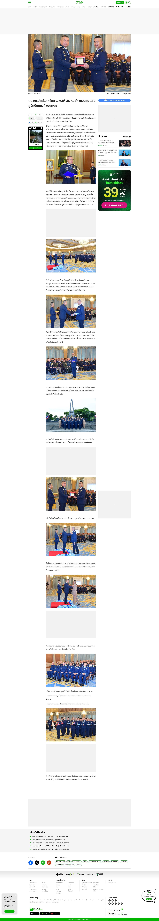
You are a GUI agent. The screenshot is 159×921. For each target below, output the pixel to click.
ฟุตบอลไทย (96, 883)
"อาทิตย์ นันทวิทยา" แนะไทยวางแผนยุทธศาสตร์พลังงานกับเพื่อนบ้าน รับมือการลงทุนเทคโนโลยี (107, 161)
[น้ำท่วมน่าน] (36, 136)
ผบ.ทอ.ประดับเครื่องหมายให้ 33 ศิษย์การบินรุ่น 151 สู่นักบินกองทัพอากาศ (50, 846)
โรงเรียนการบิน (114, 861)
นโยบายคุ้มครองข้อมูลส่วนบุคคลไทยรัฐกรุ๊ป (93, 900)
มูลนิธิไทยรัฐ (56, 900)
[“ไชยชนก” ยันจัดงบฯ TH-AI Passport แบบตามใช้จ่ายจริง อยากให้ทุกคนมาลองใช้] (125, 143)
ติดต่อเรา (48, 902)
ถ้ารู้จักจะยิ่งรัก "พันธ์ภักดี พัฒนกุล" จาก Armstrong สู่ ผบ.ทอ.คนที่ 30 (50, 849)
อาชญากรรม (33, 889)
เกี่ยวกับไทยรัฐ (47, 900)
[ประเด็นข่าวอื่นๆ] (41, 128)
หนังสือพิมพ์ (71, 883)
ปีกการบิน (58, 864)
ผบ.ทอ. (84, 861)
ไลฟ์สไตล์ (70, 891)
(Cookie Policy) (7, 906)
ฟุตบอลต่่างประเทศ (87, 883)
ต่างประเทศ (45, 887)
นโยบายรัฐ (32, 887)
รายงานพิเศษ (59, 883)
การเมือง (100, 145)
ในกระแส (32, 885)
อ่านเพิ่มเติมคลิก (7, 904)
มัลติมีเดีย (58, 893)
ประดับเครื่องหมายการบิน (95, 861)
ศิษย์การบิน (106, 861)
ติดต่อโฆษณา (55, 902)
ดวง (57, 887)
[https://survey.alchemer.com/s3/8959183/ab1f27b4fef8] (149, 896)
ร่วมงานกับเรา (39, 900)
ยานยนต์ (44, 889)
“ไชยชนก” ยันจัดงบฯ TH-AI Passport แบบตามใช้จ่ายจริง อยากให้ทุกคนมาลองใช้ (106, 142)
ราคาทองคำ (33, 891)
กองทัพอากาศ (124, 861)
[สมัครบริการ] (114, 190)
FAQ (71, 900)
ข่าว (108, 94)
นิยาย (57, 889)
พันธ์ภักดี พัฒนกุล (76, 861)
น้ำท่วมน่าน (36, 144)
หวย (69, 887)
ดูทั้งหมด (125, 136)
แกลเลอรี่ (84, 889)
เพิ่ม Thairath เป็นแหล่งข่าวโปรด (115, 100)
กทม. (118, 94)
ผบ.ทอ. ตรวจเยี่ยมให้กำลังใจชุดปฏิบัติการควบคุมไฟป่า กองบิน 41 (48, 839)
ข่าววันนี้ (72, 864)
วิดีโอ (69, 889)
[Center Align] (15, 895)
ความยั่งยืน (45, 891)
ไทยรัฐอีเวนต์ (112, 883)
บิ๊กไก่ (68, 861)
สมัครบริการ (120, 2)
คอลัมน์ (58, 885)
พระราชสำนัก (33, 883)
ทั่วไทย (113, 94)
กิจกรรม (32, 900)
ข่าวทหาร (65, 864)
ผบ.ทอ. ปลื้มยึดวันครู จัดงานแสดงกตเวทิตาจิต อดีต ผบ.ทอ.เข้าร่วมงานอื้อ (50, 843)
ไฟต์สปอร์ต (96, 885)
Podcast (58, 891)
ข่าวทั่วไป (79, 864)
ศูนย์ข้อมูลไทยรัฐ (64, 900)
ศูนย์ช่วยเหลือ (77, 900)
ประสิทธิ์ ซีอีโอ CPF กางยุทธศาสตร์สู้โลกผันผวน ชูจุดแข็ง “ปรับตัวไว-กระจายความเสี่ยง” (107, 152)
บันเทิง (69, 885)
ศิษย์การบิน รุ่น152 (60, 861)
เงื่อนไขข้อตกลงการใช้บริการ (37, 902)
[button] (29, 122)
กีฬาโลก (84, 887)
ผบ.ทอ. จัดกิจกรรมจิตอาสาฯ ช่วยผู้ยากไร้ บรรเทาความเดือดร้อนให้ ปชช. (50, 836)
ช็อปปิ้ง (110, 880)
